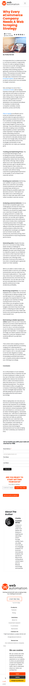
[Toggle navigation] (25, 3)
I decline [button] (17, 677)
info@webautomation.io (14, 637)
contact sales (8, 488)
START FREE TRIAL (20, 488)
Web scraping (7, 113)
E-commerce (14, 626)
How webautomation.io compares (14, 643)
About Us (14, 620)
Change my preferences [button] (17, 680)
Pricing (14, 613)
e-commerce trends (12, 89)
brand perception (8, 78)
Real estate (14, 628)
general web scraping (10, 495)
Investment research (14, 623)
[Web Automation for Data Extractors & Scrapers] (10, 3)
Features (14, 610)
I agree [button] (17, 673)
